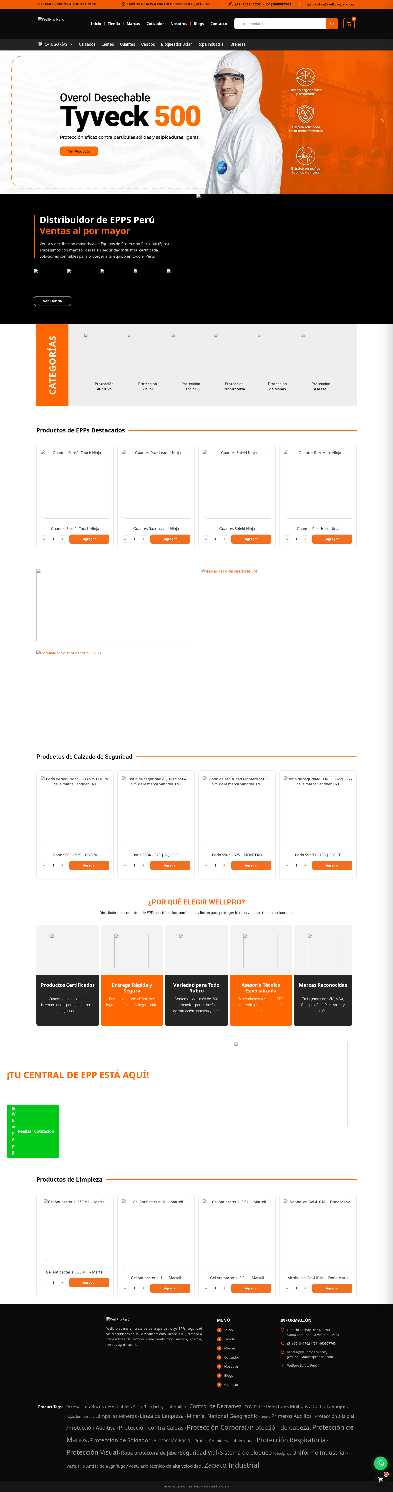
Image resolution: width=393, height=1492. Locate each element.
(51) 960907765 (278, 4)
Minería (195, 1416)
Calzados (87, 44)
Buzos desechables (110, 1406)
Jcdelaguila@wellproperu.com (310, 1357)
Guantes (127, 44)
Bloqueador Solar (176, 44)
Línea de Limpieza (162, 1415)
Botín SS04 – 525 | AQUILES (156, 854)
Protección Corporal (217, 1427)
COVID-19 (253, 1406)
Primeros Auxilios (291, 1416)
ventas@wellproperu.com (334, 4)
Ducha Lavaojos (328, 1406)
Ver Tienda (52, 301)
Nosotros (179, 23)
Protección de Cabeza (279, 1427)
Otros (264, 1417)
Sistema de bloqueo (246, 1452)
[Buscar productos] (332, 23)
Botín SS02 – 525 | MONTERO (237, 854)
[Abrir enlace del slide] (196, 122)
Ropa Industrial (211, 44)
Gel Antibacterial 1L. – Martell (156, 1277)
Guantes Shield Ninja (237, 528)
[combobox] (257, 23)
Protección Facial (172, 1440)
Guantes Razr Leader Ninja (156, 528)
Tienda (114, 23)
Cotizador (155, 23)
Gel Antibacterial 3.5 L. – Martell (237, 1277)
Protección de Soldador (120, 1440)
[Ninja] (114, 605)
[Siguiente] (383, 122)
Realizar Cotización (36, 1131)
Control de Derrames (215, 1406)
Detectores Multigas (287, 1406)
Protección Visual (92, 1452)
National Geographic (232, 1415)
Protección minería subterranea (224, 1440)
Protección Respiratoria (291, 1439)
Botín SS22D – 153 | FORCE (318, 854)
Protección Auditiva (92, 1427)
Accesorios (77, 1406)
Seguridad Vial (198, 1452)
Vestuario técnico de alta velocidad (164, 1466)
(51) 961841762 (248, 4)
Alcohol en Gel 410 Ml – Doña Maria (318, 1277)
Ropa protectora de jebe (149, 1452)
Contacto (218, 23)
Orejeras (238, 44)
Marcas (133, 23)
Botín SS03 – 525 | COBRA (75, 854)
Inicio (96, 23)
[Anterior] (10, 122)
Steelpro (282, 1453)
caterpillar (176, 1406)
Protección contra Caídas (151, 1427)
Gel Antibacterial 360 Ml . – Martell (75, 1272)
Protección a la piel (334, 1416)
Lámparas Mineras (116, 1416)
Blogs (199, 23)
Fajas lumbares (79, 1416)
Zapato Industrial (231, 1465)
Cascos (148, 44)
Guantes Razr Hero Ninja (318, 528)
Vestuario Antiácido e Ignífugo (96, 1466)
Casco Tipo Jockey (148, 1406)
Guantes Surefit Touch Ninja (75, 528)
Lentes (108, 44)
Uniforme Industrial (319, 1452)
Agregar (89, 539)
